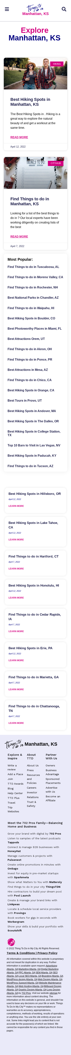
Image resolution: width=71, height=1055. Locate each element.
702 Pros (55, 833)
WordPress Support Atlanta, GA (22, 983)
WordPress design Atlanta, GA (22, 979)
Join (10, 778)
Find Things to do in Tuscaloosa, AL (33, 266)
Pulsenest (14, 859)
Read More (19, 137)
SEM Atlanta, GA (44, 972)
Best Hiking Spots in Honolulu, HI (34, 585)
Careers (31, 787)
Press (30, 770)
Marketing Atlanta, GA (30, 969)
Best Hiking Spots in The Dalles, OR (33, 421)
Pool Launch (22, 895)
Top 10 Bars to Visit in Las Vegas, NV (34, 445)
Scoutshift (15, 930)
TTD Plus (14, 797)
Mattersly (55, 882)
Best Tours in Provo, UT (25, 400)
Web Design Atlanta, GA (50, 979)
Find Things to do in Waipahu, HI (31, 308)
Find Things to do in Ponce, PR (30, 359)
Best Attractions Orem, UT (26, 338)
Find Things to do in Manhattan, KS (29, 201)
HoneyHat (14, 851)
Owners (50, 765)
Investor (32, 792)
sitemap (53, 993)
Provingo (20, 912)
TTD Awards (15, 783)
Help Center (15, 793)
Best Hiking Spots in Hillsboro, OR (35, 494)
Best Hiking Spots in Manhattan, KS (30, 102)
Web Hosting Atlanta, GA (31, 986)
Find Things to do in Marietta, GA (34, 677)
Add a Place (15, 774)
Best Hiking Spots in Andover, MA (32, 411)
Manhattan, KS (35, 14)
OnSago (13, 868)
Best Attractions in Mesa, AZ (28, 369)
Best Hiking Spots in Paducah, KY (32, 455)
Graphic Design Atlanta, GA (32, 989)
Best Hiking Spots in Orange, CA (31, 390)
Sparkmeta (21, 877)
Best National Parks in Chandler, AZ (33, 297)
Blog (10, 788)
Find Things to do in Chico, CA (30, 380)
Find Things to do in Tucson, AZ (30, 466)
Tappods (13, 842)
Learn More (16, 506)
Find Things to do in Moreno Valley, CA (35, 277)
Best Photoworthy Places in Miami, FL (35, 328)
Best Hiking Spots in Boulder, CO (31, 318)
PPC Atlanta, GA (27, 972)
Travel (11, 802)
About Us (33, 765)
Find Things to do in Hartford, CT (34, 556)
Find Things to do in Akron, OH (30, 349)
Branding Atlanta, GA (52, 976)
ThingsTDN (53, 886)
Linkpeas (14, 904)
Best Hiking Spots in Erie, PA (30, 648)
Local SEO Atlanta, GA (30, 976)
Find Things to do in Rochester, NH (33, 287)
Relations (33, 797)
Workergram (16, 921)
